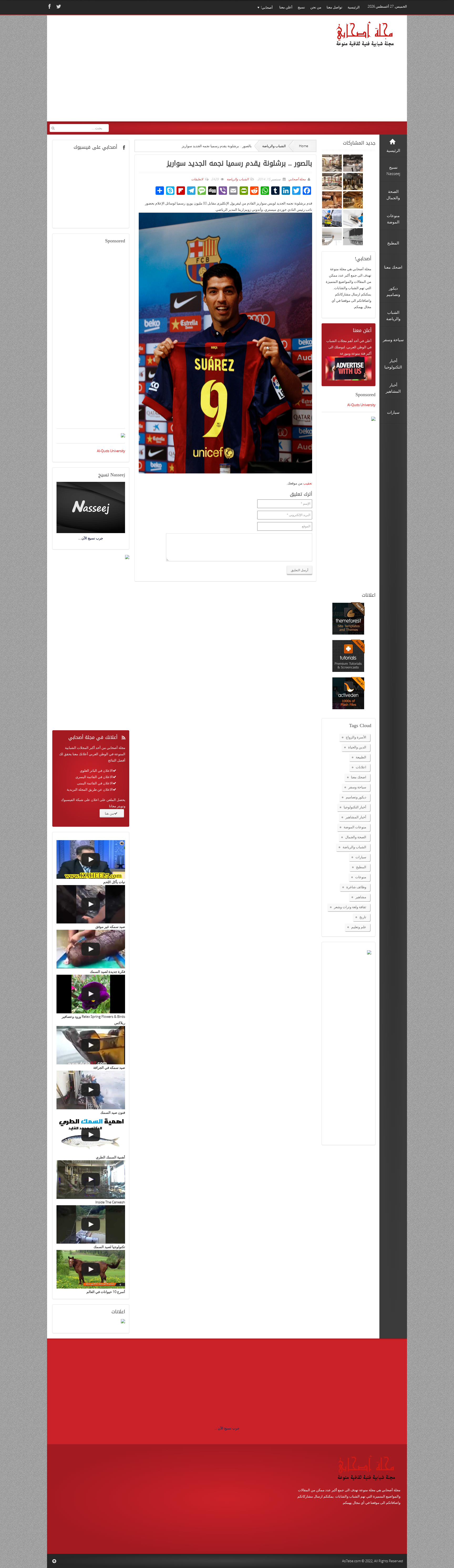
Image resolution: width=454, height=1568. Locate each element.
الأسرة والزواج (356, 737)
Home (303, 146)
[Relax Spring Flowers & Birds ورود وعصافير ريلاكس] (90, 994)
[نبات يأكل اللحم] (90, 859)
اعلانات (361, 767)
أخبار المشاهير (355, 817)
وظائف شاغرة (356, 887)
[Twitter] (58, 6)
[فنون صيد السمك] (90, 1090)
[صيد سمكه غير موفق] (90, 904)
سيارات (360, 857)
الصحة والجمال (355, 837)
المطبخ (361, 867)
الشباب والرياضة (274, 146)
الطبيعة (361, 757)
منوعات (360, 877)
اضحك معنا (358, 777)
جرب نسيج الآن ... (227, 1428)
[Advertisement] (151, 72)
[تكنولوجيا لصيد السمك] (90, 1224)
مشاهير (360, 897)
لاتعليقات (197, 179)
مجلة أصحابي (297, 179)
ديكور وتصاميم (356, 797)
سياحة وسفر (357, 787)
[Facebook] (49, 6)
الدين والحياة (357, 747)
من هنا (109, 813)
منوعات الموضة (355, 827)
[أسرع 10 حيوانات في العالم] (90, 1269)
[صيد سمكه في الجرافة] (90, 1045)
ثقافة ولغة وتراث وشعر (350, 907)
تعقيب (307, 483)
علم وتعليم (358, 927)
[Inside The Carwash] (90, 1179)
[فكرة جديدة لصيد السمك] (90, 949)
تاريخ (362, 917)
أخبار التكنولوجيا (355, 807)
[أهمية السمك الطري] (90, 1135)
